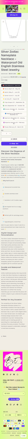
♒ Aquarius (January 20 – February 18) (13, 123)
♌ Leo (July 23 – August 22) (11, 99)
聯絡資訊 (17, 435)
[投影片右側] (17, 46)
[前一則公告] (2, 2)
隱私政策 (19, 433)
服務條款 (24, 433)
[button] (3, 8)
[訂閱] (23, 393)
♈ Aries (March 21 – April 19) (11, 85)
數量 (2, 130)
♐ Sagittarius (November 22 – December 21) (14, 114)
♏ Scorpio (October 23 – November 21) (13, 109)
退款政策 (14, 433)
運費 (6, 80)
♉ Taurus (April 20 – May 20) (11, 89)
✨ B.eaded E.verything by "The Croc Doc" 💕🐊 (16, 431)
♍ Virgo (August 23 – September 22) (13, 102)
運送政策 (12, 435)
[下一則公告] (25, 2)
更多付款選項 (14, 147)
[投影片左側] (10, 46)
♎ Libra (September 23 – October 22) (14, 105)
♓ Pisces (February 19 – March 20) (13, 127)
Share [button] (4, 336)
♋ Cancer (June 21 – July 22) (11, 95)
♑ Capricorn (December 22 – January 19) (14, 118)
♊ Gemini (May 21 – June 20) (11, 92)
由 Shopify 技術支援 (6, 433)
